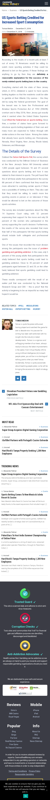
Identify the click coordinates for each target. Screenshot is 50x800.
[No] (46, 790)
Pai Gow (13, 738)
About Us (36, 731)
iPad (36, 713)
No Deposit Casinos (14, 748)
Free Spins (13, 744)
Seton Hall (8, 309)
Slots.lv (14, 710)
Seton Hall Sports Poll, (23, 157)
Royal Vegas (14, 717)
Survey (37, 309)
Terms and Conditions (18, 771)
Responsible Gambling (24, 774)
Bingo (13, 735)
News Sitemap (36, 741)
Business (44, 427)
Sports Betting (23, 309)
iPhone (36, 710)
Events (45, 491)
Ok (26, 796)
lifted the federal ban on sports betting (24, 120)
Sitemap (36, 738)
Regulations (32, 306)
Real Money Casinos (13, 741)
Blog (14, 731)
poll (21, 306)
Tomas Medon (7, 29)
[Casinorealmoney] (11, 4)
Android (36, 717)
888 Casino (14, 713)
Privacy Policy (34, 771)
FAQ (36, 735)
